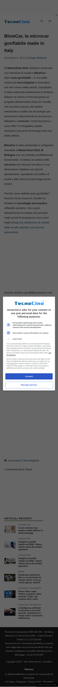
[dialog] (29, 344)
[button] (29, 339)
